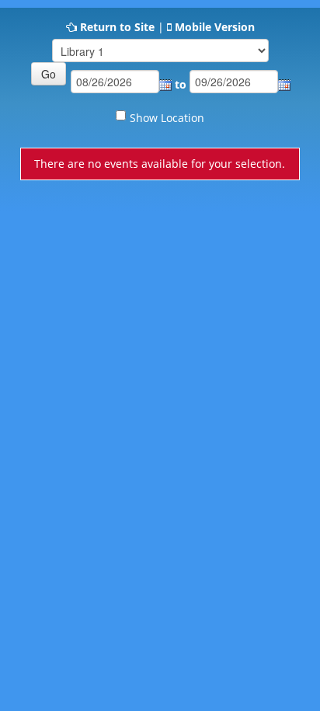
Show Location (167, 117)
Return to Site (117, 26)
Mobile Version (215, 26)
